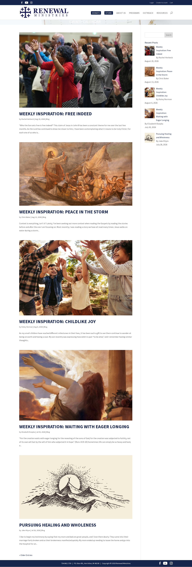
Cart (171, 2)
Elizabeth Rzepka (28, 432)
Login (152, 2)
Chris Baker (26, 217)
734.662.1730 (66, 563)
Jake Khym (26, 530)
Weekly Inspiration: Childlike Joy (57, 321)
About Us (121, 13)
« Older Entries (25, 555)
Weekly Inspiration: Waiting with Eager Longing (74, 427)
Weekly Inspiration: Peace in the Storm (63, 212)
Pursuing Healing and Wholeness (57, 525)
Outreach (148, 13)
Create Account (161, 2)
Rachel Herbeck (28, 119)
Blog (48, 119)
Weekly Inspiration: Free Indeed (55, 114)
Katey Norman (27, 327)
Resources (162, 13)
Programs (134, 13)
